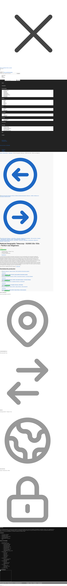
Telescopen (10, 153)
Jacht (5, 561)
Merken (3, 551)
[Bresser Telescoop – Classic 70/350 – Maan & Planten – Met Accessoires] (14, 286)
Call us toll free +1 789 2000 (5, 145)
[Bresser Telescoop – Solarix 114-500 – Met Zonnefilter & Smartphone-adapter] (15, 271)
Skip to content (9, 67)
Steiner (5, 556)
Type (3, 564)
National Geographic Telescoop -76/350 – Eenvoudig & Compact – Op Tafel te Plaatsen (16, 279)
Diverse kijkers (5, 153)
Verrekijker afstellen (5, 534)
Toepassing (4, 560)
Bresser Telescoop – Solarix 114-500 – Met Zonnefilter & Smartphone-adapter (15, 274)
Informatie (3, 75)
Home (1, 153)
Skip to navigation (3, 67)
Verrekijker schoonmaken (6, 536)
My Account (4, 140)
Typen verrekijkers (5, 537)
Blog (2, 76)
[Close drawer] (0, 69)
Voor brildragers (6, 558)
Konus (5, 553)
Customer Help (4, 141)
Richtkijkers (6, 547)
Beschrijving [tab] (4, 254)
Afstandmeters (6, 544)
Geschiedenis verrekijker (6, 538)
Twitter (3, 150)
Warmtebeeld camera (7, 550)
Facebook (3, 149)
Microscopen (6, 545)
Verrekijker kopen (5, 535)
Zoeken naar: (2, 73)
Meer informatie (3, 249)
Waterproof (6, 559)
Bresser (5, 552)
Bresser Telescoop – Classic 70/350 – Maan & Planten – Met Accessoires (14, 289)
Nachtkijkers (6, 546)
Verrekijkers (4, 568)
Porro (5, 567)
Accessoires (4, 542)
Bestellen (3, 77)
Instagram (3, 151)
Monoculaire (6, 566)
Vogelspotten (6, 562)
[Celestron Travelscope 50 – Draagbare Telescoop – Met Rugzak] (13, 281)
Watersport (6, 563)
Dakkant (5, 565)
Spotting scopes (6, 548)
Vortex (5, 557)
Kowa (5, 554)
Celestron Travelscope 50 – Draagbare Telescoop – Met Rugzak (12, 284)
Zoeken (18, 73)
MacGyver (5, 555)
